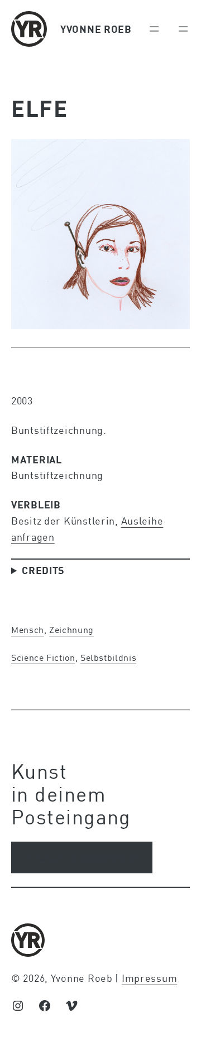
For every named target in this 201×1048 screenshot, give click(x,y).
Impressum (149, 978)
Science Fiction (43, 657)
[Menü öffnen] (154, 29)
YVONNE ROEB (96, 29)
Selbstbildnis (108, 657)
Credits (43, 570)
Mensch (27, 629)
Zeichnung (71, 629)
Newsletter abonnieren (82, 857)
